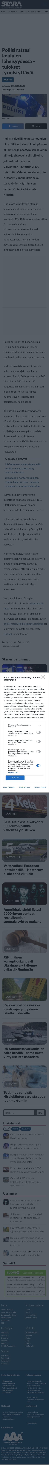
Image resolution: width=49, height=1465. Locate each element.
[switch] (38, 732)
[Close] (43, 677)
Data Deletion (9, 787)
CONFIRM (15, 777)
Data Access (24, 787)
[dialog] (24, 732)
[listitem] (24, 726)
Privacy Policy (40, 787)
